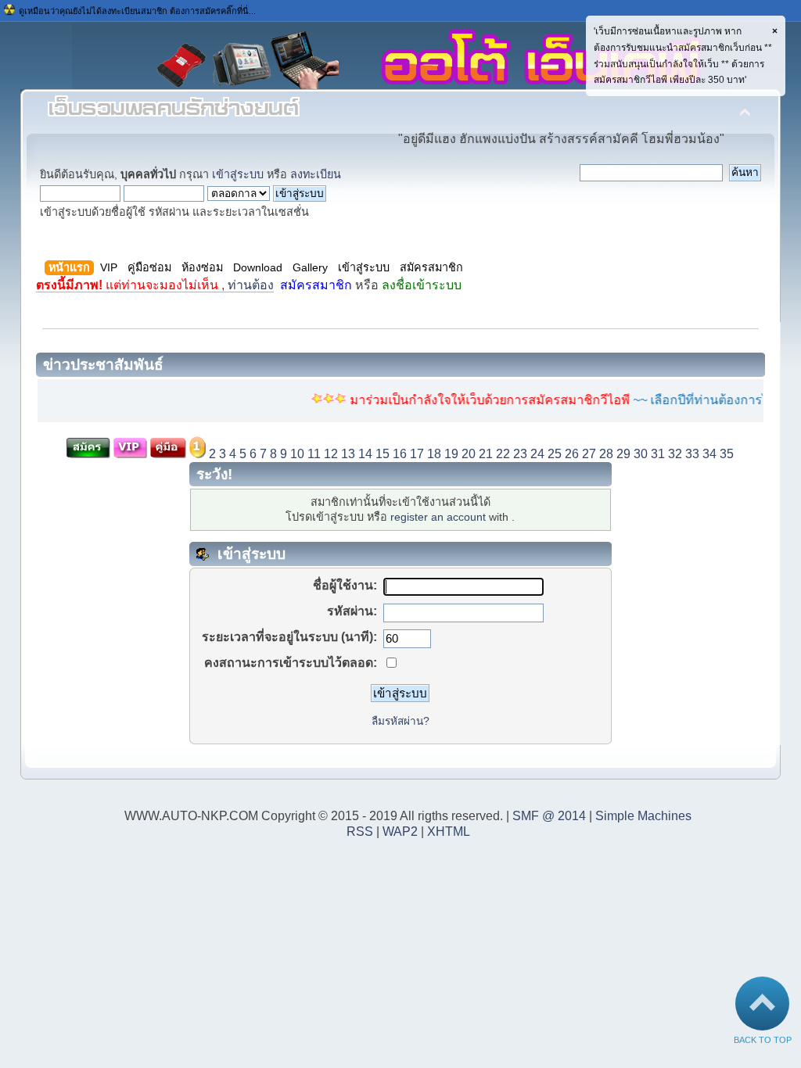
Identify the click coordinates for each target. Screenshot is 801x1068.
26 (572, 454)
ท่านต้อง (155, 285)
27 (589, 454)
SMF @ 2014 (549, 816)
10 (297, 454)
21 (486, 454)
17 (417, 454)
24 (537, 454)
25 (555, 454)
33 (692, 454)
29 (623, 454)
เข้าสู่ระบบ (238, 174)
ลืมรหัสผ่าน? (400, 721)
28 (606, 454)
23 (520, 454)
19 (451, 454)
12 (331, 454)
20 (469, 454)
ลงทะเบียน (315, 174)
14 (365, 454)
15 (382, 454)
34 (709, 454)
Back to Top (763, 1040)
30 (641, 454)
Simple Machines (643, 816)
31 (658, 454)
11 (314, 454)
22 (503, 454)
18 (434, 454)
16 (400, 454)
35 (727, 454)
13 (348, 454)
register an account (438, 517)
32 (675, 454)
